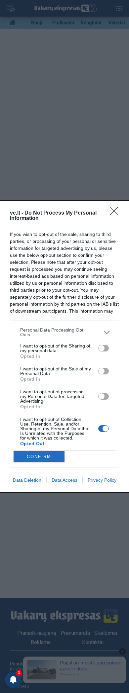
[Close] (116, 213)
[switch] (103, 348)
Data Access (64, 480)
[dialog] (64, 346)
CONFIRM (39, 456)
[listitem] (64, 332)
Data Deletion (27, 480)
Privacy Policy (102, 480)
